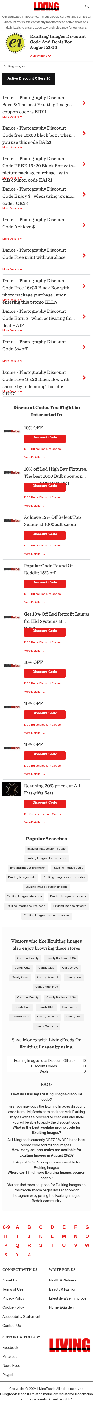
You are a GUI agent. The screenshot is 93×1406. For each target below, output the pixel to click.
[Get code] (84, 101)
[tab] (28, 79)
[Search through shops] (87, 6)
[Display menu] (6, 6)
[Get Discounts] (11, 443)
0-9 (6, 1227)
